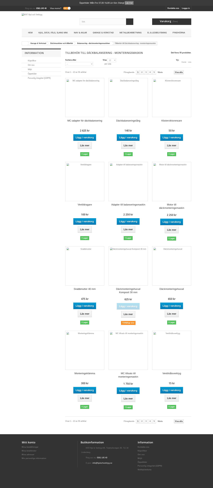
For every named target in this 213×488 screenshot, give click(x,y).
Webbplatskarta (144, 470)
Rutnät (184, 62)
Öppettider (32, 74)
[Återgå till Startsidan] (25, 43)
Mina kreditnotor (29, 451)
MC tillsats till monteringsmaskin (128, 375)
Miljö (29, 69)
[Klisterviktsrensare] (172, 97)
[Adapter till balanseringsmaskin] (128, 181)
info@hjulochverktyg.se (102, 463)
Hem (30, 32)
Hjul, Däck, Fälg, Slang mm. (53, 32)
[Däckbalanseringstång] (128, 97)
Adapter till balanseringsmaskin (128, 204)
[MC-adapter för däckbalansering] (85, 97)
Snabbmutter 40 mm (85, 289)
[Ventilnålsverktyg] (172, 350)
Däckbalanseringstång (128, 120)
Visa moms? (55, 8)
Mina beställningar (30, 447)
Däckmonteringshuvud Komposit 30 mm (128, 291)
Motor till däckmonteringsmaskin (171, 206)
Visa (105, 60)
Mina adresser (28, 454)
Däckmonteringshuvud (172, 289)
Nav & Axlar (80, 32)
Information (34, 53)
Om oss (30, 65)
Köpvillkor (31, 61)
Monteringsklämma (84, 373)
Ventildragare (85, 204)
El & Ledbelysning (157, 32)
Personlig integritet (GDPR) (39, 78)
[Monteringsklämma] (85, 350)
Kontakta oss (173, 8)
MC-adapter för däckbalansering (84, 120)
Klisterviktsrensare (171, 120)
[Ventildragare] (85, 181)
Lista (189, 62)
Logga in (186, 8)
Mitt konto (28, 442)
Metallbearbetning (131, 32)
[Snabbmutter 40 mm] (85, 266)
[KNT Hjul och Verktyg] (48, 19)
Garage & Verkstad (103, 32)
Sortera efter (70, 60)
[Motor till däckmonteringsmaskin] (172, 181)
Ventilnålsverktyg (171, 373)
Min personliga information (34, 458)
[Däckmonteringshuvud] (172, 266)
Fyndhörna (179, 32)
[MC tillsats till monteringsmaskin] (128, 350)
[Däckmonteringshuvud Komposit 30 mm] (128, 266)
